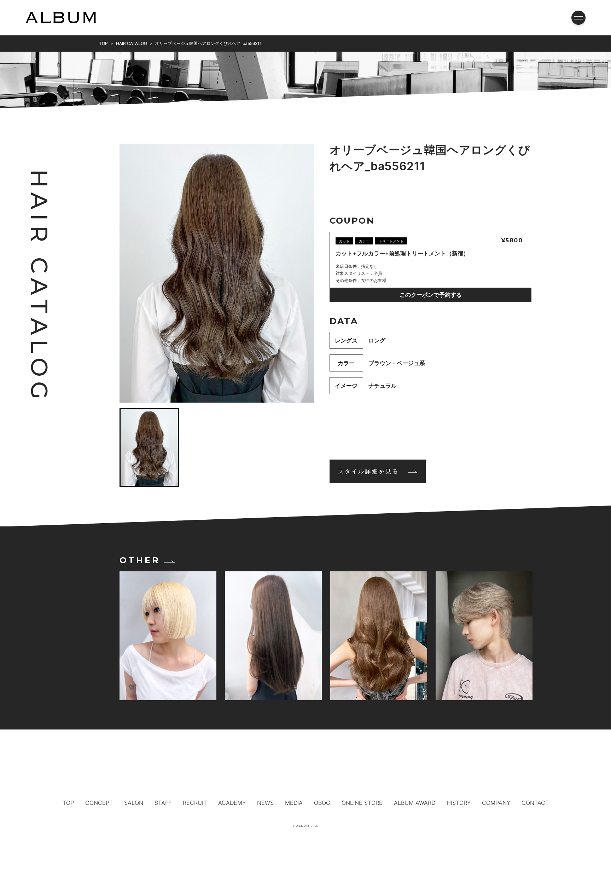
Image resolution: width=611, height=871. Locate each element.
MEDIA (294, 802)
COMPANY (496, 802)
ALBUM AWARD (414, 802)
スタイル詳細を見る (368, 471)
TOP (68, 802)
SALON (133, 802)
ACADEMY (232, 802)
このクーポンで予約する (431, 294)
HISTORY (459, 802)
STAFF (163, 802)
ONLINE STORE (362, 802)
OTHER (140, 560)
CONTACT (535, 802)
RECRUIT (195, 802)
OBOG (322, 802)
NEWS (265, 802)
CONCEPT (99, 802)
